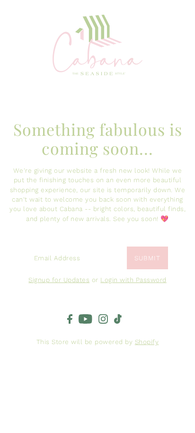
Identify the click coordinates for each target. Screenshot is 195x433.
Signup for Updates (58, 279)
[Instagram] (103, 319)
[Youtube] (85, 319)
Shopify (147, 341)
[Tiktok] (118, 319)
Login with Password (133, 279)
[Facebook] (69, 319)
